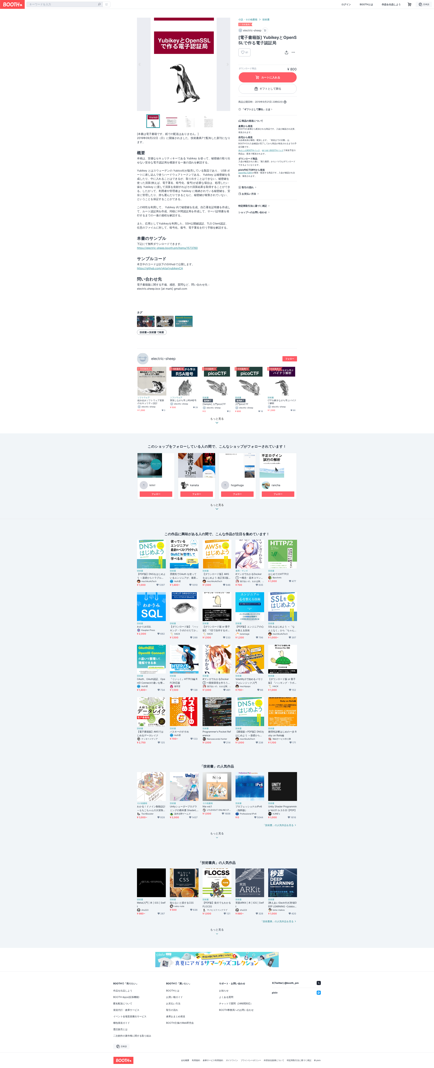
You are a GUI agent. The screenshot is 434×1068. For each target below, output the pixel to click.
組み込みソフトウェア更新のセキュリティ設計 (150, 402)
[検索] (99, 4)
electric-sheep (163, 359)
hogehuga (237, 485)
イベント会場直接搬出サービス (129, 1016)
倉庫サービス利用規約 (213, 1060)
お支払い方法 (249, 193)
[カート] (265, 30)
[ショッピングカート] (409, 4)
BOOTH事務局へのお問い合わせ (236, 1009)
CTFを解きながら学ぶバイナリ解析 (282, 402)
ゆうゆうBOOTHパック (272, 150)
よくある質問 (226, 997)
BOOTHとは (366, 4)
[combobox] (64, 4)
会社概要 (185, 1060)
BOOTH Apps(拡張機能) (126, 997)
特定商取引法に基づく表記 (252, 205)
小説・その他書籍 (247, 19)
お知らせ (224, 990)
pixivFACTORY (245, 172)
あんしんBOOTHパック (249, 150)
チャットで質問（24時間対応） (236, 1003)
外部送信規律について (274, 1060)
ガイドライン (232, 1060)
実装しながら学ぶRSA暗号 (183, 400)
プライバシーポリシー (251, 1060)
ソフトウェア (143, 398)
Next (227, 64)
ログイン (346, 4)
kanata (194, 485)
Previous (139, 64)
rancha (276, 485)
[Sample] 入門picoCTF (214, 404)
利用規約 (196, 1060)
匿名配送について (122, 1003)
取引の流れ (248, 187)
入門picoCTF (241, 404)
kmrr (152, 485)
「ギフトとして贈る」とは (256, 109)
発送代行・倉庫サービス (126, 1009)
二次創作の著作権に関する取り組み (132, 1035)
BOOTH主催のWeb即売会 (180, 1022)
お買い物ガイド (174, 997)
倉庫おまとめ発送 (175, 1016)
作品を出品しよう (391, 4)
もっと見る (217, 505)
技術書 (266, 19)
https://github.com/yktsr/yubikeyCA (160, 268)
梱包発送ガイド (121, 1022)
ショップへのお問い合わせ (252, 212)
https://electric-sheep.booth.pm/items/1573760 (167, 248)
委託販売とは (120, 1029)
